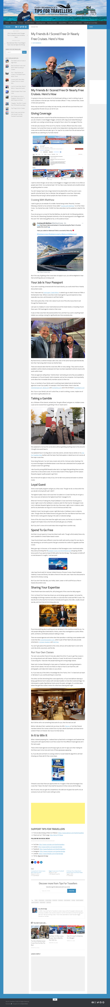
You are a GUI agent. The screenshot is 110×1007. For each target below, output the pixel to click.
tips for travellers (35, 902)
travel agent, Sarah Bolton (51, 292)
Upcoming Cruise (40, 23)
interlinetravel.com (36, 388)
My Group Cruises (52, 23)
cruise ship (55, 900)
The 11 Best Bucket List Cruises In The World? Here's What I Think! (18, 74)
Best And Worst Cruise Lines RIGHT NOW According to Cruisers (18, 67)
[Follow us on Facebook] (23, 27)
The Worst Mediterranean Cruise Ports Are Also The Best (38, 943)
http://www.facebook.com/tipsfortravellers (52, 849)
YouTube (20, 23)
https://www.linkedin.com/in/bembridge (51, 853)
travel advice (42, 902)
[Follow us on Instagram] (18, 27)
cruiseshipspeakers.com (47, 640)
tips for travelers (79, 900)
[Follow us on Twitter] (21, 27)
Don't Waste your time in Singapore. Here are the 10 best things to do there (18, 98)
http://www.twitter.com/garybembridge (50, 847)
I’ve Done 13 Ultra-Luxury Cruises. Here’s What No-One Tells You (56, 938)
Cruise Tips (34, 27)
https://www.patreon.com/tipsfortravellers (71, 833)
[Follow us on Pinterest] (26, 27)
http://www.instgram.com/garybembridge (52, 851)
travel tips (49, 902)
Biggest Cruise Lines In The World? (56, 871)
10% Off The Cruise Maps (90, 23)
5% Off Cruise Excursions (75, 23)
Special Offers (62, 23)
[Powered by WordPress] (11, 1003)
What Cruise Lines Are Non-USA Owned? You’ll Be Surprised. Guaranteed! (18, 114)
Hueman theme (24, 1003)
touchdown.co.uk (79, 388)
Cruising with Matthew (67, 206)
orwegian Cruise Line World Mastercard (59, 551)
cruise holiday (48, 900)
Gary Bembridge (37, 43)
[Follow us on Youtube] (16, 27)
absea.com (46, 388)
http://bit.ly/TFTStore (56, 835)
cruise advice (41, 900)
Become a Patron (29, 23)
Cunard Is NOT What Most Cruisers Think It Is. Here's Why (17, 81)
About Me (13, 23)
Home (7, 23)
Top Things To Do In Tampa (18, 108)
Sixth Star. (56, 642)
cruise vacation (67, 900)
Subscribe (71, 890)
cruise (36, 900)
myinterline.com (56, 388)
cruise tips (60, 900)
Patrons (67, 726)
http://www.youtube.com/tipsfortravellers (51, 844)
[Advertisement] (58, 813)
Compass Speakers (44, 642)
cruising (73, 900)
